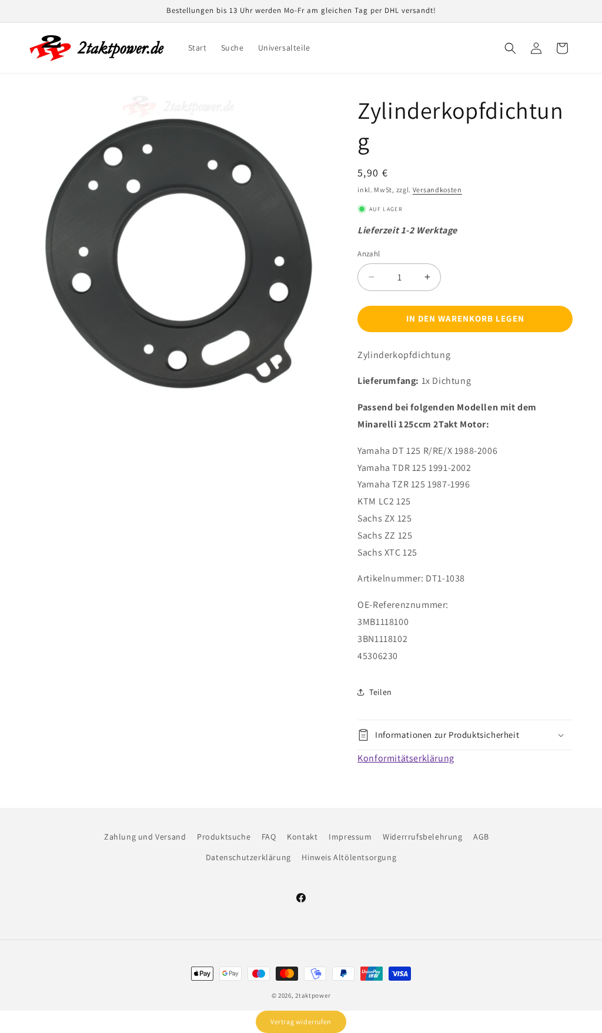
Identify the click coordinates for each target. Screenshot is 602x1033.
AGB (481, 836)
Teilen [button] (380, 692)
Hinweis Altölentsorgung (349, 857)
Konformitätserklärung (405, 758)
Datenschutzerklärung (248, 857)
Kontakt (302, 836)
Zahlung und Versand (145, 836)
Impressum (350, 836)
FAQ (269, 836)
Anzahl (368, 254)
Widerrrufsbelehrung (422, 836)
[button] (510, 48)
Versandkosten (437, 189)
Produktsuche (223, 836)
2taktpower (312, 995)
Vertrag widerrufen (301, 1021)
